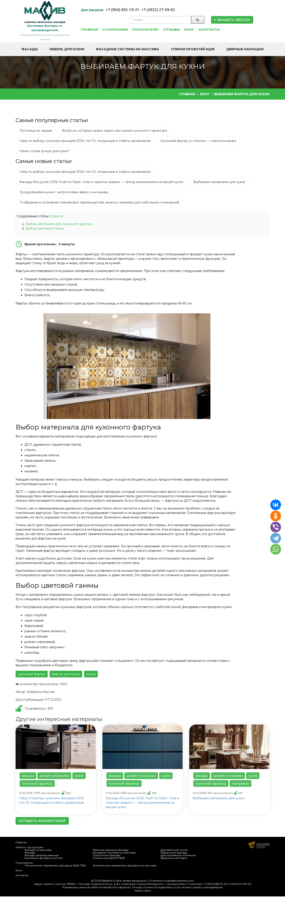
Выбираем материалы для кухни (219, 182)
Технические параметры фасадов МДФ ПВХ (55, 865)
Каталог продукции (29, 847)
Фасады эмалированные (41, 855)
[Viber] (275, 527)
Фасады (29, 852)
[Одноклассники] (275, 516)
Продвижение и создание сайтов (258, 844)
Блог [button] (189, 29)
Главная (21, 842)
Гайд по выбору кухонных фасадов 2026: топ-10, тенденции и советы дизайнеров (85, 141)
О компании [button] (115, 29)
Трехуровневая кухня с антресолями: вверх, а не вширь (63, 192)
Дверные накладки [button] (245, 49)
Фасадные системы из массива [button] (127, 49)
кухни (91, 674)
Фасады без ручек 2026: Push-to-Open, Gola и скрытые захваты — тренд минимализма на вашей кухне (101, 182)
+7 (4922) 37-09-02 (158, 9)
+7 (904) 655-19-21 (122, 9)
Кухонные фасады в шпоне (43, 858)
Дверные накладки (174, 858)
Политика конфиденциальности (171, 880)
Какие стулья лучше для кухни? (44, 151)
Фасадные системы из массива (114, 852)
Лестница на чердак (35, 131)
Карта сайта (142, 890)
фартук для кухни (66, 674)
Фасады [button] (29, 49)
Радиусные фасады (174, 852)
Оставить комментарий (42, 821)
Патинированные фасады (110, 850)
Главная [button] (89, 29)
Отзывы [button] (171, 29)
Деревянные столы (174, 850)
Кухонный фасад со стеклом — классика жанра (198, 141)
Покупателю (24, 862)
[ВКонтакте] (275, 504)
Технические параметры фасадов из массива (124, 865)
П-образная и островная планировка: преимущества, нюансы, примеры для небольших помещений (99, 202)
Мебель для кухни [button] (66, 49)
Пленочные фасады (106, 855)
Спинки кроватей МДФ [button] (193, 49)
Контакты (22, 875)
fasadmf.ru (109, 880)
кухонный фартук (31, 674)
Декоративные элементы (178, 855)
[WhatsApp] (276, 549)
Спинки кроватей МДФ (109, 858)
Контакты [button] (209, 29)
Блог (19, 870)
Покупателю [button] (145, 29)
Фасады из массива (37, 850)
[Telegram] (275, 538)
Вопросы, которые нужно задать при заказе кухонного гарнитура (114, 131)
